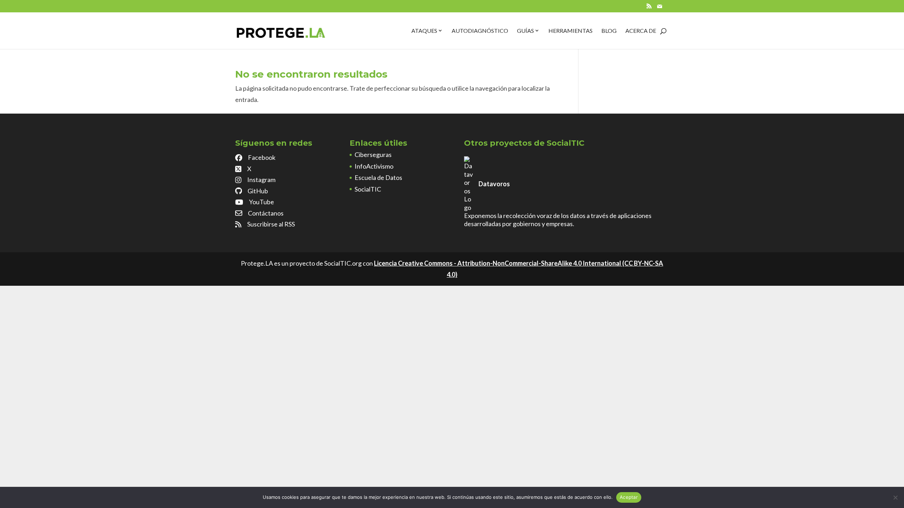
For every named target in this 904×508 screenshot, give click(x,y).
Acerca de (640, 30)
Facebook (261, 157)
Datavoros (494, 184)
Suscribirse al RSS (271, 224)
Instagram (261, 179)
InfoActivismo (374, 166)
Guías (525, 30)
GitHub (258, 191)
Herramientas (570, 30)
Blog (609, 30)
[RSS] (649, 8)
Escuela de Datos (378, 177)
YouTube (261, 202)
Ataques (424, 30)
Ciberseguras (373, 154)
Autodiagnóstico (480, 30)
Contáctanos (266, 213)
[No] (895, 497)
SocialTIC (368, 189)
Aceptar (629, 497)
